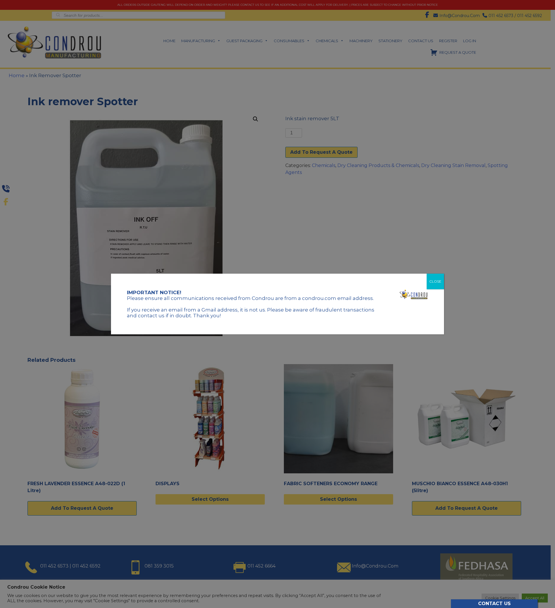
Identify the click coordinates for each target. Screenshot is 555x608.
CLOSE (435, 281)
